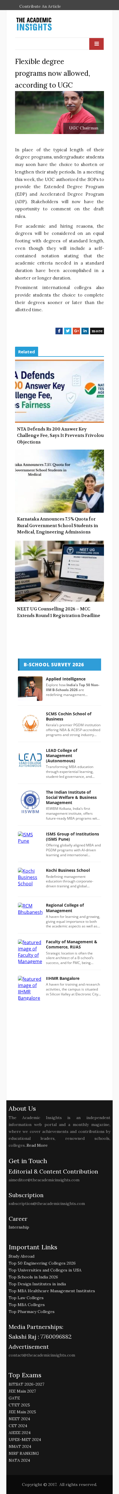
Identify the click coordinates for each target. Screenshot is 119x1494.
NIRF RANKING (24, 1453)
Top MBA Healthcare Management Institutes (52, 1290)
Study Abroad (21, 1256)
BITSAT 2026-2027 (26, 1384)
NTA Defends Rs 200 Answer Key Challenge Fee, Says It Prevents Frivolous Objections (61, 435)
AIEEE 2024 (20, 1432)
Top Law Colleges (26, 1297)
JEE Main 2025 (22, 1411)
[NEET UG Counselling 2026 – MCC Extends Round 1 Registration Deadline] (59, 571)
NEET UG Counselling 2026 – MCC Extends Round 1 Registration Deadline (58, 612)
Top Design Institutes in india (37, 1283)
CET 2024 (18, 1425)
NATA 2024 (19, 1460)
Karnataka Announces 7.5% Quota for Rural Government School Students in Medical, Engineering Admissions (57, 525)
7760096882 (55, 1336)
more (97, 330)
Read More (37, 1145)
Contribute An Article (40, 6)
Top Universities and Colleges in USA (45, 1270)
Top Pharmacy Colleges (32, 1311)
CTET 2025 (19, 1405)
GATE (14, 1398)
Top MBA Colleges (27, 1304)
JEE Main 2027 (22, 1391)
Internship (19, 1227)
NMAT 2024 (20, 1446)
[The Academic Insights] (47, 24)
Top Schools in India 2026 (33, 1277)
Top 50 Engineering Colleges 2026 (42, 1263)
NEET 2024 (19, 1418)
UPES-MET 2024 (25, 1439)
